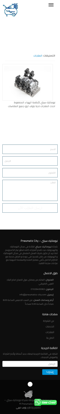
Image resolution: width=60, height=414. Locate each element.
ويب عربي (21, 407)
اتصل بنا (50, 337)
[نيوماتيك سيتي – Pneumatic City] (28, 394)
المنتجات (37, 55)
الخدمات (50, 326)
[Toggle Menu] (51, 4)
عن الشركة (48, 320)
